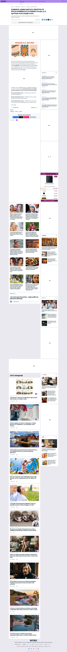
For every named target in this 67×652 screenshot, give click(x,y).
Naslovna (12, 6)
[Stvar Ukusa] (50, 644)
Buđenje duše (17, 6)
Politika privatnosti (41, 646)
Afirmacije (12, 111)
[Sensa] (3, 1)
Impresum (18, 646)
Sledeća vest (33, 107)
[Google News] (38, 649)
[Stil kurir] (30, 644)
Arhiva (49, 646)
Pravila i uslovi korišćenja (24, 646)
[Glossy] (33, 644)
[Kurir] (16, 644)
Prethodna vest (16, 107)
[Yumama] (45, 644)
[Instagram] (33, 649)
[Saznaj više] (56, 235)
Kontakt (30, 646)
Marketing (46, 646)
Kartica (16, 111)
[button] (37, 19)
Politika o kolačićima (35, 646)
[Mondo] (20, 644)
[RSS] (36, 649)
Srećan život (23, 6)
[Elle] (28, 644)
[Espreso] (24, 644)
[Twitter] (31, 649)
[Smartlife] (40, 644)
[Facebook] (29, 649)
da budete (26, 68)
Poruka (20, 111)
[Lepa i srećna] (37, 644)
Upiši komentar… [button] (16, 301)
